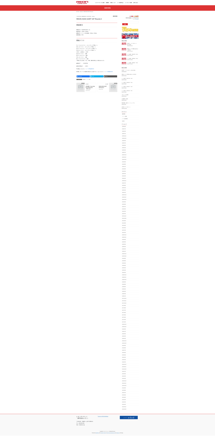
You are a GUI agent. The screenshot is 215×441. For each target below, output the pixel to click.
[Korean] (133, 16)
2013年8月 (124, 390)
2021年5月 (124, 227)
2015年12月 (124, 340)
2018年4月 (124, 291)
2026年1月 (124, 133)
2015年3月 (124, 359)
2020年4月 (124, 246)
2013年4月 (124, 399)
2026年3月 (124, 131)
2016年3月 (124, 336)
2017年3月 (124, 319)
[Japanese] (129, 16)
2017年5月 (124, 314)
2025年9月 (124, 140)
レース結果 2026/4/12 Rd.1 (127, 90)
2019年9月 (124, 258)
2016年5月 (124, 333)
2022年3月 (124, 211)
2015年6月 (124, 352)
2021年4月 (124, 230)
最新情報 (115, 16)
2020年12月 (124, 234)
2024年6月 (124, 168)
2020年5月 (124, 244)
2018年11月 (124, 277)
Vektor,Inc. (117, 432)
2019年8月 (124, 260)
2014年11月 (124, 366)
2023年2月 (124, 190)
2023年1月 (124, 192)
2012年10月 (124, 409)
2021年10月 (124, 218)
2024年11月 (124, 157)
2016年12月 (124, 324)
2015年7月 (124, 350)
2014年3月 (124, 378)
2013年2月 (124, 404)
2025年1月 (124, 152)
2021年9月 (124, 220)
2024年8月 (124, 164)
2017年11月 (124, 300)
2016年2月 (124, 338)
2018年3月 (124, 293)
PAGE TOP (209, 427)
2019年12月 (124, 253)
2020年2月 (124, 251)
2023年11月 (124, 180)
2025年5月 (124, 145)
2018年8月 (124, 284)
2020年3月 (124, 248)
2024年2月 (124, 178)
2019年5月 (124, 265)
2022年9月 (124, 201)
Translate (137, 19)
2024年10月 (124, 159)
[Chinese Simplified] (132, 16)
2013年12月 (124, 380)
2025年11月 (124, 135)
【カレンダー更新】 (125, 94)
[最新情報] (80, 85)
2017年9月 (124, 305)
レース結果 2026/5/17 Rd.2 (132, 62)
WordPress (97, 432)
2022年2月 (124, 213)
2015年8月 (124, 347)
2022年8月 (124, 204)
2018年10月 (124, 279)
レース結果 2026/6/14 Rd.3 (132, 58)
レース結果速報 (125, 118)
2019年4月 (124, 267)
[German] (137, 16)
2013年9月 (124, 387)
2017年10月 (124, 303)
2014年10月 (124, 369)
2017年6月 (124, 312)
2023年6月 (124, 185)
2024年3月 (124, 175)
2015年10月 (124, 343)
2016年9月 (124, 329)
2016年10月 (124, 326)
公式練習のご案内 (125, 98)
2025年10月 (124, 138)
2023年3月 (124, 187)
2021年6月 (124, 225)
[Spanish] (135, 16)
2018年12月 (124, 274)
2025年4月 (124, 147)
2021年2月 (124, 232)
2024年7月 (124, 166)
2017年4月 (124, 317)
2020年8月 (124, 239)
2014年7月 (124, 371)
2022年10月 (124, 199)
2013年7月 (124, 392)
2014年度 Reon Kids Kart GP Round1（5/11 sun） (90, 87)
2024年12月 (124, 154)
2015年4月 (124, 357)
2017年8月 (124, 307)
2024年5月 (124, 171)
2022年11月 (124, 197)
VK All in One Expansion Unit (111, 432)
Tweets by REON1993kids (103, 416)
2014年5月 (124, 373)
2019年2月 (124, 272)
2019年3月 (124, 270)
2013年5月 (124, 397)
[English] (131, 16)
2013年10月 (124, 385)
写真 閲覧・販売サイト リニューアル (128, 102)
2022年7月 (124, 206)
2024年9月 (124, 161)
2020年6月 (124, 241)
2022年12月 (124, 194)
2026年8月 (124, 126)
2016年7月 (124, 331)
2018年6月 (124, 286)
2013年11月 (124, 383)
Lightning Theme (103, 432)
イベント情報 (88, 79)
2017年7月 (124, 310)
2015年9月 (124, 345)
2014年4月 (124, 376)
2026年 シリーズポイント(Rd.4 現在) (128, 70)
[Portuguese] (136, 16)
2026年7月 (124, 128)
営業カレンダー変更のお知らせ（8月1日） (129, 74)
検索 (125, 24)
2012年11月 (124, 406)
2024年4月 (124, 173)
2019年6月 (124, 263)
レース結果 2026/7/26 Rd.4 (132, 54)
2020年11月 (124, 237)
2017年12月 (124, 298)
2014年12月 (124, 364)
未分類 (123, 121)
